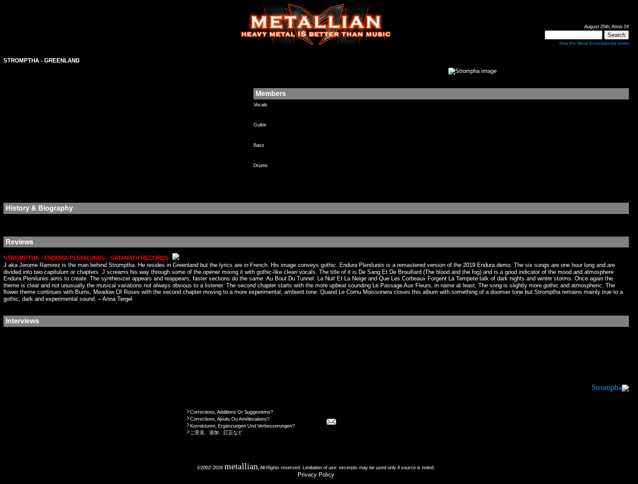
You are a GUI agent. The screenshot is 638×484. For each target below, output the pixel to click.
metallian (241, 466)
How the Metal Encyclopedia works (594, 43)
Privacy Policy (316, 474)
